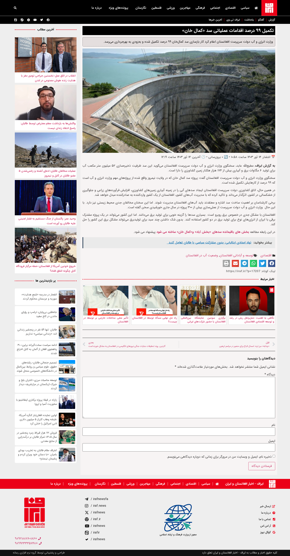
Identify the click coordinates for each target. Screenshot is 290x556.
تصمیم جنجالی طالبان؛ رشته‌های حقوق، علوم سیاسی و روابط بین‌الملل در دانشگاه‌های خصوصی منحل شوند (36, 367)
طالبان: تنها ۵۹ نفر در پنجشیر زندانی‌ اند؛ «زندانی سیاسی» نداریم (37, 332)
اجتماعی (215, 8)
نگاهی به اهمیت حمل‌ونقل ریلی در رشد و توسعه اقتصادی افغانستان (251, 320)
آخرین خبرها (215, 20)
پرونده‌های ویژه (118, 8)
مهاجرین (185, 8)
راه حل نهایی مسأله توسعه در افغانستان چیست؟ (154, 320)
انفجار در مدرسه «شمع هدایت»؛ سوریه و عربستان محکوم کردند (39, 297)
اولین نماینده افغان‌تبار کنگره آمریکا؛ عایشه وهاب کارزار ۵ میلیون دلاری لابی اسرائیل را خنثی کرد (38, 419)
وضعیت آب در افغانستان (202, 255)
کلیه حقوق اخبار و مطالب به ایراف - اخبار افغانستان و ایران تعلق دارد (239, 552)
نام (273, 425)
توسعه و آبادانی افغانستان (237, 255)
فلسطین (156, 8)
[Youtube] (35, 20)
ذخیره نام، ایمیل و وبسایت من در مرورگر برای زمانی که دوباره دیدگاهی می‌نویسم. (219, 456)
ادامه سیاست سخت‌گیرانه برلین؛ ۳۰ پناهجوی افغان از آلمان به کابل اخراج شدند (37, 349)
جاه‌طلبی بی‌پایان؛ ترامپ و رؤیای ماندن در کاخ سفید (39, 314)
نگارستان (140, 8)
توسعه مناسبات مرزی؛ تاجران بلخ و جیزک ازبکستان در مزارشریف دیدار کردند (38, 384)
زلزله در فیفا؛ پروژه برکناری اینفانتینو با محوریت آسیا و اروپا (36, 402)
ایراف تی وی (233, 20)
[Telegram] (28, 20)
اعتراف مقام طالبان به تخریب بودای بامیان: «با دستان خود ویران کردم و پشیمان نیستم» (37, 454)
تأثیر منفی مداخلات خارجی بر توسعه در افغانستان (105, 320)
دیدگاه (270, 374)
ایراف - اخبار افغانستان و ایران (244, 483)
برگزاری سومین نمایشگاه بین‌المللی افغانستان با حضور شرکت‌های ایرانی (203, 320)
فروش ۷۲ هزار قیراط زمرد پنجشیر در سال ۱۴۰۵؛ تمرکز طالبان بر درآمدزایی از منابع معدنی (37, 437)
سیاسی (245, 8)
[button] (15, 7)
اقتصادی (230, 8)
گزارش (271, 20)
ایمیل (271, 441)
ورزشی (171, 8)
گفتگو (261, 20)
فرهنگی (200, 8)
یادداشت (249, 20)
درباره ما (97, 8)
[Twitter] (41, 20)
